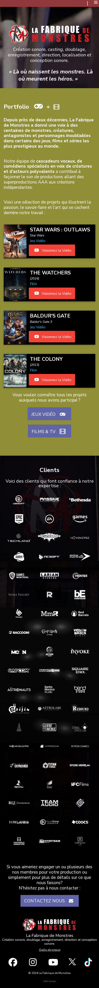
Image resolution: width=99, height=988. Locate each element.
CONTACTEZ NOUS (45, 901)
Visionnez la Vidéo (56, 250)
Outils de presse (49, 950)
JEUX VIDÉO (44, 414)
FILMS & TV (45, 432)
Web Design (49, 981)
